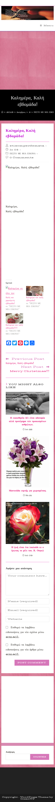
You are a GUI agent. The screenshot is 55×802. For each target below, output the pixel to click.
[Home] (2, 112)
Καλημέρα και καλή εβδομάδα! (34, 299)
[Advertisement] (27, 60)
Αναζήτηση (10, 751)
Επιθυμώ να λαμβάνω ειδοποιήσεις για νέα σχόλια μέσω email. (25, 632)
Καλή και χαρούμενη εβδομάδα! (10, 300)
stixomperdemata (27, 145)
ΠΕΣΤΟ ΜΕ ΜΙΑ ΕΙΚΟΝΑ (22, 153)
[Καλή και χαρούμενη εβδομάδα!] (14, 291)
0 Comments (22, 157)
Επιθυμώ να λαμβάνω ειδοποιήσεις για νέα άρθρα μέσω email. (24, 649)
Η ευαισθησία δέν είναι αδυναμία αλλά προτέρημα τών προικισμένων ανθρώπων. (27, 421)
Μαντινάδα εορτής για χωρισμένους (27, 490)
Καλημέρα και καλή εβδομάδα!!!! (14, 326)
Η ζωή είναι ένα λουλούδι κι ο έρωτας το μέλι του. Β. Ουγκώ (27, 549)
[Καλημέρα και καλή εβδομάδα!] (34, 291)
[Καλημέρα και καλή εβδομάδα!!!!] (14, 318)
